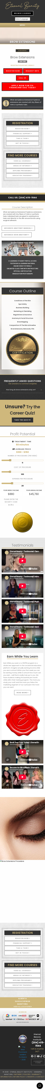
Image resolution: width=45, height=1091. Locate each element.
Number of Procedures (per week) (22, 456)
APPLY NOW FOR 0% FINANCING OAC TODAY (22, 86)
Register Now (13, 71)
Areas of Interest (22, 166)
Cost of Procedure (22, 467)
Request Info (32, 71)
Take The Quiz (21, 420)
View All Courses (22, 161)
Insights (31, 1077)
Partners (18, 1074)
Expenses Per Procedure (22, 479)
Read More (22, 693)
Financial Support (22, 134)
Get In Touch (22, 143)
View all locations (22, 1006)
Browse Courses (22, 13)
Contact (40, 1077)
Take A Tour (22, 138)
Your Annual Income (34, 490)
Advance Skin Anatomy (16, 235)
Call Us (22, 78)
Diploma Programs (22, 171)
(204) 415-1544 (38, 1044)
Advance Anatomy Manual (18, 228)
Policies (26, 1074)
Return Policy (19, 1077)
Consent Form (38, 1062)
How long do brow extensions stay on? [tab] (21, 390)
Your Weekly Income (11, 490)
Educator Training (22, 175)
